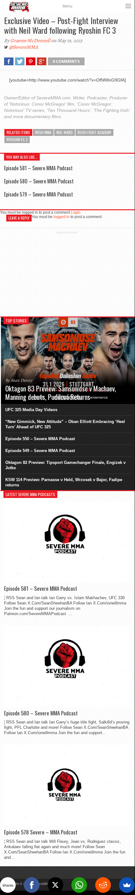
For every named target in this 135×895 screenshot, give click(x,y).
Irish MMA (43, 132)
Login (75, 212)
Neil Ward (64, 132)
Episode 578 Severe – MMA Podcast (40, 832)
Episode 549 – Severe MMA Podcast (40, 450)
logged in (62, 217)
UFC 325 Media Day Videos (31, 409)
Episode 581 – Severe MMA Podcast (38, 168)
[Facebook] (31, 885)
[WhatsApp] (79, 885)
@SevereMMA (23, 47)
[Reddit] (103, 885)
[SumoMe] (127, 885)
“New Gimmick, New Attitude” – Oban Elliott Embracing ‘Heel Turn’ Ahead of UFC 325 (65, 424)
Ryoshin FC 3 (17, 139)
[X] (55, 885)
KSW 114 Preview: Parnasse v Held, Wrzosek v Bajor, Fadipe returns (63, 482)
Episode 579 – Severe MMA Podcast (38, 194)
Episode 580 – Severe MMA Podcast (39, 181)
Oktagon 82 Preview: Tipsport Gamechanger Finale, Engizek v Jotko (65, 465)
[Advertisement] (67, 273)
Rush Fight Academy (94, 132)
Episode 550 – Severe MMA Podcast (40, 438)
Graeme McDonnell (30, 40)
